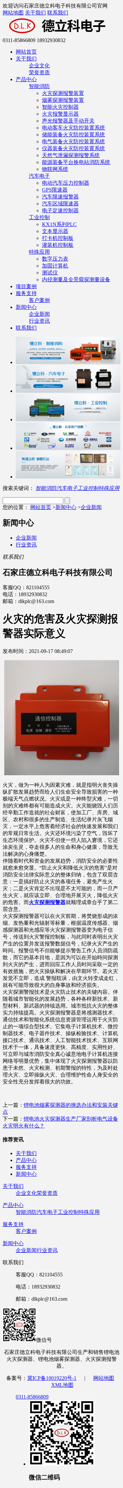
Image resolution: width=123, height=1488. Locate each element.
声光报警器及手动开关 (68, 121)
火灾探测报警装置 (63, 93)
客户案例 (39, 300)
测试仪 (50, 272)
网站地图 (13, 12)
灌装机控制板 (57, 245)
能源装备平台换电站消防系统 (76, 162)
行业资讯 (39, 321)
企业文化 (39, 65)
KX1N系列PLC (59, 224)
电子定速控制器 (60, 210)
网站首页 (26, 52)
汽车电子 (39, 176)
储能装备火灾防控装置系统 (73, 134)
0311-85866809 (32, 1397)
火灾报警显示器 (60, 114)
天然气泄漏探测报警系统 (71, 155)
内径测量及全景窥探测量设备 (76, 279)
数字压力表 (55, 259)
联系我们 (57, 12)
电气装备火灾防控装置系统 (73, 141)
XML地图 (62, 1385)
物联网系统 (55, 169)
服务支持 (26, 293)
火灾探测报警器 (47, 902)
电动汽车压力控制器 (65, 183)
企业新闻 (39, 314)
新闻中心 (26, 307)
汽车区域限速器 (60, 203)
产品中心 (26, 79)
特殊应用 (39, 252)
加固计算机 (55, 265)
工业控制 (39, 217)
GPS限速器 (55, 190)
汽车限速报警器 (60, 196)
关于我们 (35, 12)
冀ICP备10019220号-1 (51, 1378)
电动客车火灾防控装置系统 (73, 127)
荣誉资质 (39, 72)
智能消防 (39, 86)
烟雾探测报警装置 (63, 100)
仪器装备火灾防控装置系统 (73, 148)
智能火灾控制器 (60, 107)
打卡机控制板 (57, 238)
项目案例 (26, 286)
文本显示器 (55, 231)
